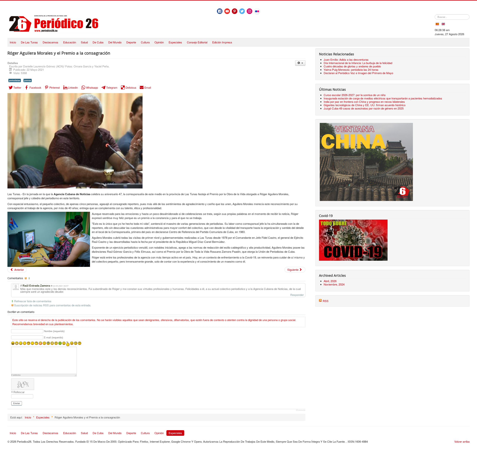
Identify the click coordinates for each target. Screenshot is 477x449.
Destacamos (50, 42)
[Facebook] (219, 11)
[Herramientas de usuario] (300, 63)
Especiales (175, 42)
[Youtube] (227, 11)
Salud (84, 42)
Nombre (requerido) (54, 331)
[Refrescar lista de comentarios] (29, 278)
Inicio (13, 42)
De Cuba (98, 42)
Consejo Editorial (197, 42)
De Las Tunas (29, 42)
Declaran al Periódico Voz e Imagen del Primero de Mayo (358, 73)
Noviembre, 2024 (334, 284)
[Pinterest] (234, 11)
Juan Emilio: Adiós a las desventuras (346, 59)
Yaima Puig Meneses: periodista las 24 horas (351, 70)
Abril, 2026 (330, 281)
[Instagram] (249, 11)
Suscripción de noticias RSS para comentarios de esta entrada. (52, 305)
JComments (300, 410)
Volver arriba (462, 441)
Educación (69, 42)
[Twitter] (242, 11)
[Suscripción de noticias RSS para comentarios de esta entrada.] (26, 278)
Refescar (19, 392)
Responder (297, 295)
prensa (27, 80)
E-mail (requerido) (53, 337)
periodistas (14, 80)
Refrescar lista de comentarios (32, 301)
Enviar (16, 403)
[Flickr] (257, 11)
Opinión (159, 42)
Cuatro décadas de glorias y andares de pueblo (352, 66)
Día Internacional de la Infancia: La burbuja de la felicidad (358, 63)
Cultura (145, 42)
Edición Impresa (222, 42)
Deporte (131, 42)
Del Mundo (114, 42)
